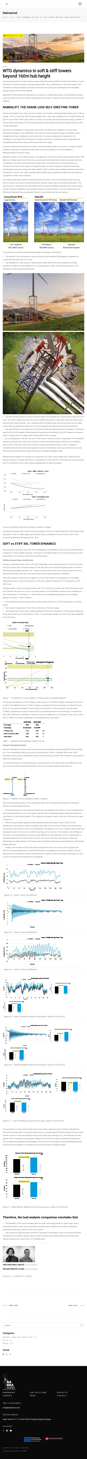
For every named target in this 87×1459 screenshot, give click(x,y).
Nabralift (7, 1276)
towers (28, 1276)
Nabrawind (18, 1276)
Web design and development (11, 1451)
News (5, 1343)
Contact (62, 1396)
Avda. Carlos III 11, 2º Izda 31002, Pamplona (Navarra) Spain (27, 1419)
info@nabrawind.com (11, 1408)
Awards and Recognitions (18, 1337)
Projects (62, 1393)
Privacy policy (15, 1447)
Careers (7, 1396)
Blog (12, 17)
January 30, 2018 (14, 35)
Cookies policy (24, 1447)
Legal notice (6, 1447)
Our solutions (38, 1393)
